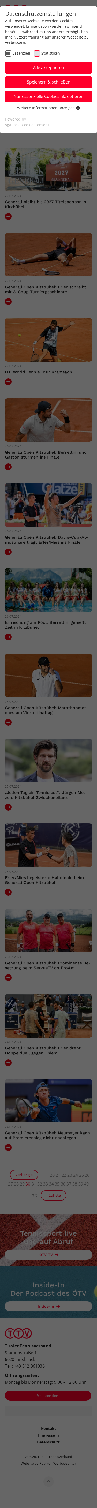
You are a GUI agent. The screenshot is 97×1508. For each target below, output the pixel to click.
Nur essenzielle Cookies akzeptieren (48, 96)
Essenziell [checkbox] (21, 53)
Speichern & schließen (48, 82)
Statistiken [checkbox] (50, 53)
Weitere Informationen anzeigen (46, 107)
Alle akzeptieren (48, 67)
